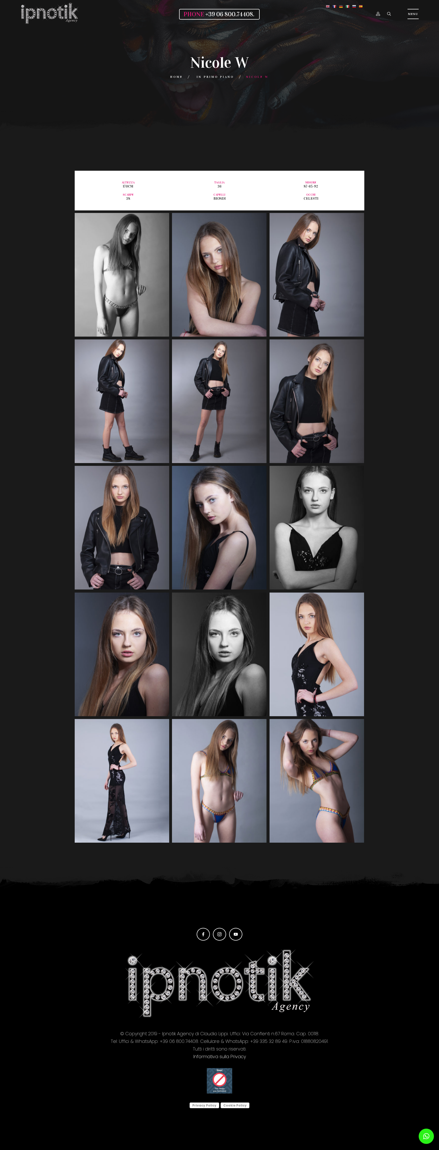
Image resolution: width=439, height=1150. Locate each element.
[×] (426, 1136)
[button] (378, 14)
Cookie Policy (235, 1105)
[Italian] (348, 6)
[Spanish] (361, 6)
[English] (328, 6)
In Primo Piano (215, 77)
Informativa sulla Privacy (219, 1056)
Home (176, 77)
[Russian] (354, 6)
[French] (334, 6)
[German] (341, 6)
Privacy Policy (204, 1105)
